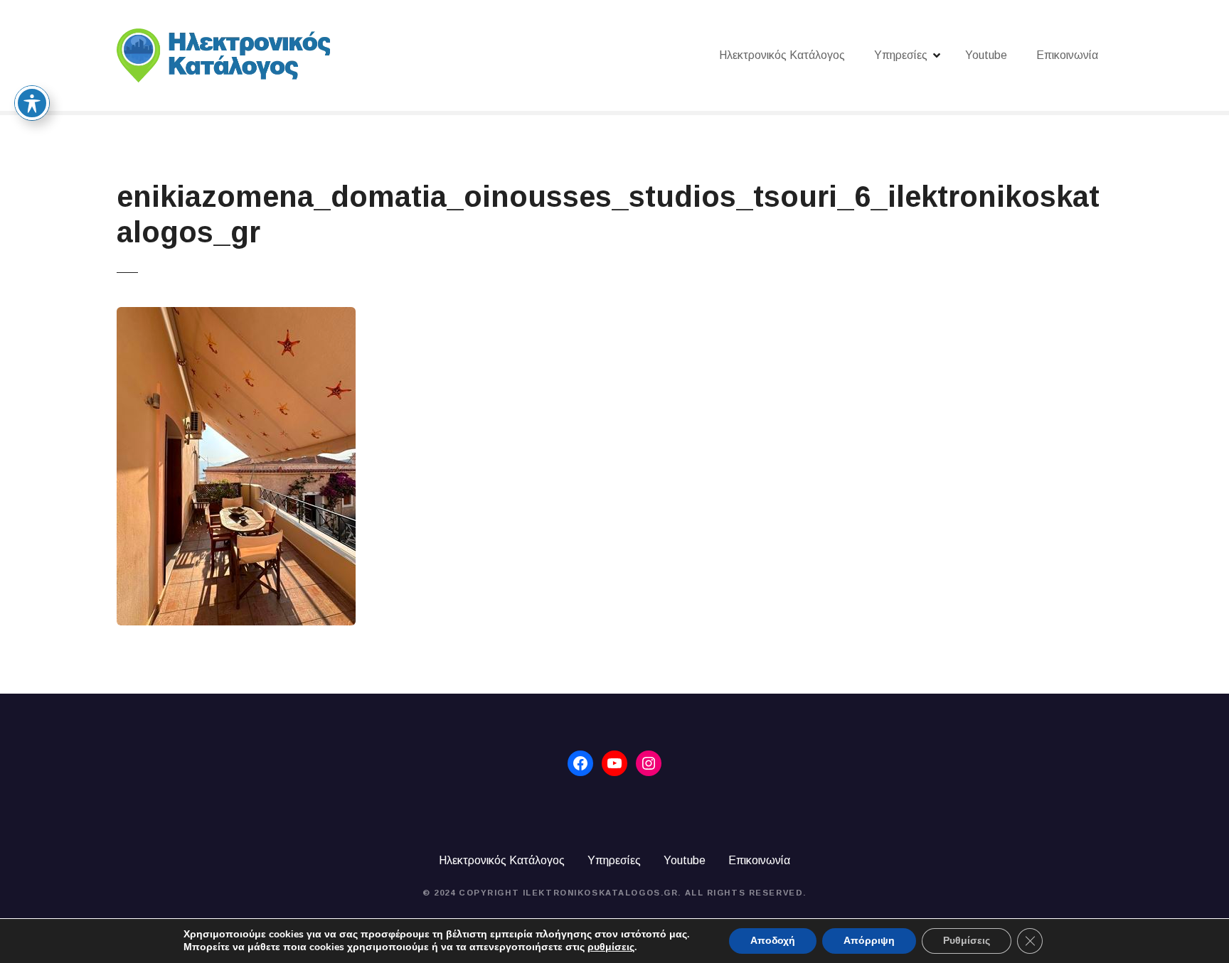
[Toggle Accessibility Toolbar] (32, 103)
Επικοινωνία (1067, 55)
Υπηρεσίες (900, 55)
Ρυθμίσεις (966, 940)
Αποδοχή (772, 940)
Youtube (986, 55)
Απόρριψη (869, 940)
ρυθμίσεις (610, 947)
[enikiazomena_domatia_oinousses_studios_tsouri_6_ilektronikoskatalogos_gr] (236, 315)
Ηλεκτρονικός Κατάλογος (782, 55)
